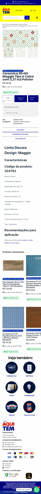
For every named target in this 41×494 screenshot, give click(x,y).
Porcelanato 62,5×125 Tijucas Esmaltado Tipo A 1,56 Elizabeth (13, 284)
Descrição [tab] (20, 130)
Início (3, 24)
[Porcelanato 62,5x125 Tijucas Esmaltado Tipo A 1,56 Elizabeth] (13, 266)
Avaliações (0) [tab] (20, 139)
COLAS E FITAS (29, 415)
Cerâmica (16, 122)
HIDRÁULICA (11, 376)
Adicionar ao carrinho (21, 98)
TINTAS (12, 415)
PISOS (11, 395)
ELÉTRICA (29, 376)
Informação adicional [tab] (20, 134)
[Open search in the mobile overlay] (16, 18)
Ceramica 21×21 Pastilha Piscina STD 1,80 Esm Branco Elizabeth (12, 337)
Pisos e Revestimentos (12, 24)
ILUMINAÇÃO (29, 395)
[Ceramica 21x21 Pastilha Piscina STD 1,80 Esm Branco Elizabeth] (13, 317)
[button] (37, 17)
